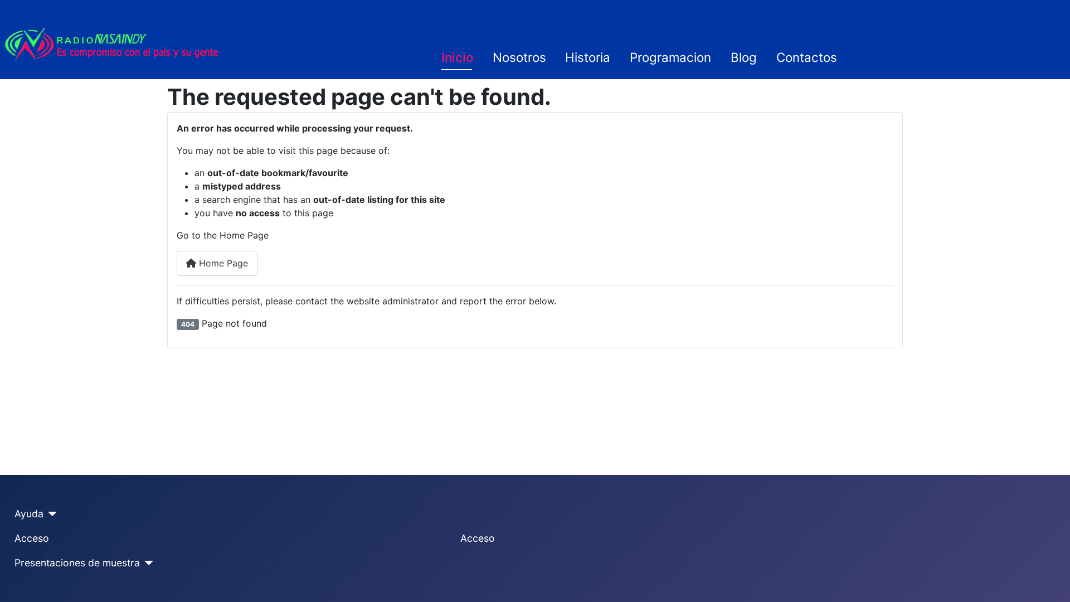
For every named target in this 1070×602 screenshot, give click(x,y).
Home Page (222, 263)
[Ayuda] (50, 514)
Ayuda (28, 514)
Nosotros (519, 57)
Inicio (457, 57)
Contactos (806, 57)
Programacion (670, 57)
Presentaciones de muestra (77, 563)
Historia (587, 57)
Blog (744, 57)
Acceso (31, 538)
